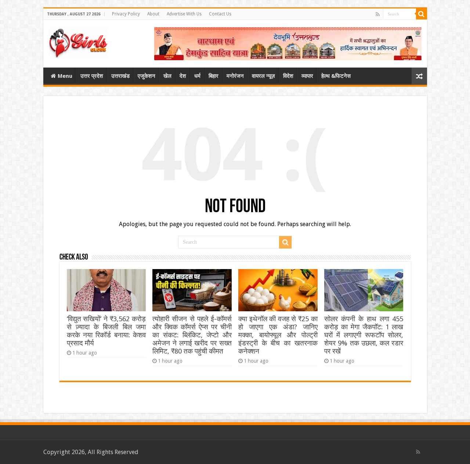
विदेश (288, 76)
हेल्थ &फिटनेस (336, 76)
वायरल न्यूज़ (263, 76)
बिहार (213, 76)
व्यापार (307, 76)
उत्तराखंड (120, 76)
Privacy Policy (126, 14)
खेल (167, 76)
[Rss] (377, 14)
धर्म (197, 76)
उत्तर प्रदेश (91, 76)
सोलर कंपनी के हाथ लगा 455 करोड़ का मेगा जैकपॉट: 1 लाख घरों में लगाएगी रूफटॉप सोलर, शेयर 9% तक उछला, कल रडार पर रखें (363, 335)
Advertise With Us (184, 14)
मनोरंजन (235, 76)
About (153, 14)
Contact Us (220, 14)
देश (183, 76)
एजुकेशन (146, 76)
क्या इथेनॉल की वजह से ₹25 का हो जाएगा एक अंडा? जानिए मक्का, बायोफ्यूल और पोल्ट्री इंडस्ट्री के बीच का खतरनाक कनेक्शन (277, 335)
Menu (65, 76)
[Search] (421, 13)
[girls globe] (78, 41)
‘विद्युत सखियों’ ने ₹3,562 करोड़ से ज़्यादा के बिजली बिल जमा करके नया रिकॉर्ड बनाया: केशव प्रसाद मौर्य (106, 331)
